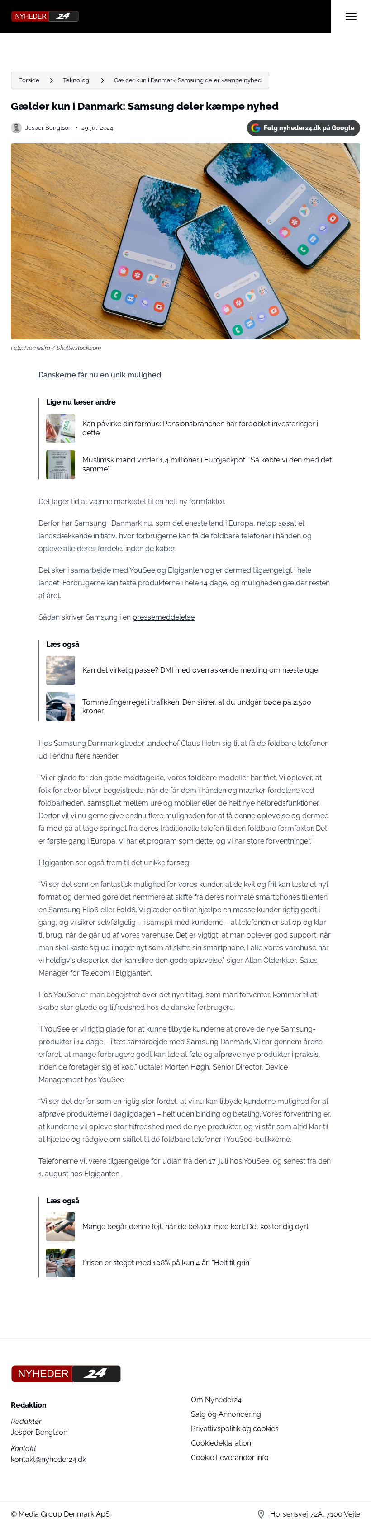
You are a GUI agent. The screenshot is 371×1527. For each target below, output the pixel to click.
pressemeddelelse (164, 617)
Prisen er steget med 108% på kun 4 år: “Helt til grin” (167, 1262)
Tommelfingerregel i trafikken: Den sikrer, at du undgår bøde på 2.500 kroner (196, 706)
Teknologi (76, 80)
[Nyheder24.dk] (171, 16)
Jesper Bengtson (48, 127)
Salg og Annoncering (226, 1414)
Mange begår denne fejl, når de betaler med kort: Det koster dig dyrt (195, 1226)
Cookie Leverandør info (230, 1457)
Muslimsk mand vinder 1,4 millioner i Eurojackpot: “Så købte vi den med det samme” (207, 464)
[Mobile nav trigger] (351, 16)
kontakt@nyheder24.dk (48, 1459)
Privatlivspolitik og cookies (235, 1428)
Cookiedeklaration (221, 1443)
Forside (29, 80)
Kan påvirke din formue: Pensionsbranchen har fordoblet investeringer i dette (200, 428)
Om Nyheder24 (216, 1399)
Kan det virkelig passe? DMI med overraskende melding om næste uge (200, 670)
